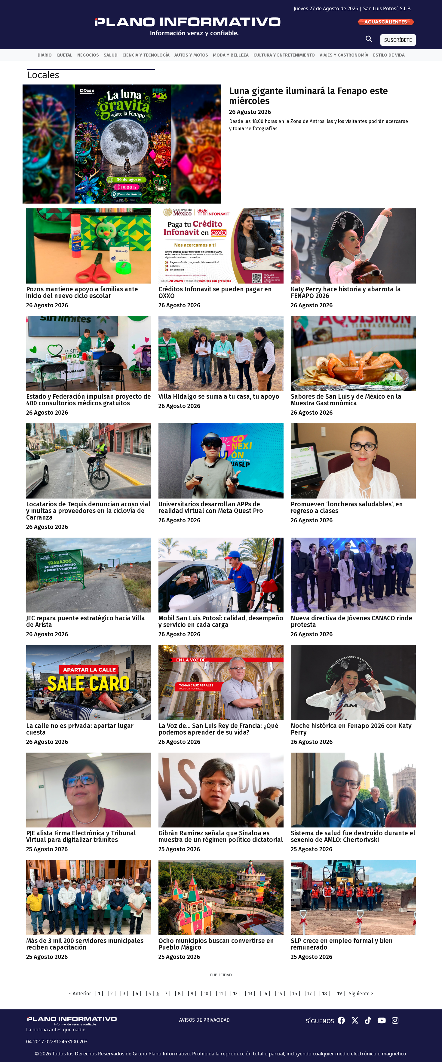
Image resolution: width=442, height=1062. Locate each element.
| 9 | (192, 993)
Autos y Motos (191, 55)
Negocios (88, 55)
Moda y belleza (231, 55)
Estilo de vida (389, 55)
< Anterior (80, 993)
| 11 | (220, 993)
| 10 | (206, 993)
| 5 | (149, 993)
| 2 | (111, 993)
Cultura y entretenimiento (284, 55)
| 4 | (137, 993)
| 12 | (235, 993)
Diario (45, 55)
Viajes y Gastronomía (344, 55)
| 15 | (279, 993)
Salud (111, 55)
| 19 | (339, 993)
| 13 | (250, 993)
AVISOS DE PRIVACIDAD (204, 1020)
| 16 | (294, 993)
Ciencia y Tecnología (146, 55)
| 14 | (265, 993)
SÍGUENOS (320, 1021)
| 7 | (166, 993)
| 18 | (324, 993)
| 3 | (124, 993)
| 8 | (179, 993)
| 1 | (99, 993)
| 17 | (309, 993)
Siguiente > (361, 993)
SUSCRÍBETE (398, 40)
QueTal (64, 55)
